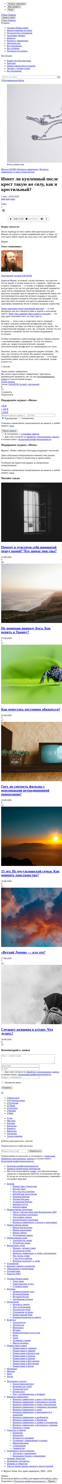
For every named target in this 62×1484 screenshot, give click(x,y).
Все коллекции (14, 71)
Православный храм (17, 1238)
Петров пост (19, 1391)
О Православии (20, 1286)
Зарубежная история (23, 1299)
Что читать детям (21, 1256)
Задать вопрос (8, 382)
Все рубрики (13, 48)
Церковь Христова (16, 1458)
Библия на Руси (20, 1204)
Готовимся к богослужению (20, 1451)
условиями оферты (30, 434)
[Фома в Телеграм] (12, 1103)
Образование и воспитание (20, 1268)
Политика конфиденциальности (22, 1166)
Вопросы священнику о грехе (27, 1409)
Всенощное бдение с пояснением (29, 1456)
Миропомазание (21, 1443)
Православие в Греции (24, 1356)
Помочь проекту (9, 431)
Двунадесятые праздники (25, 1214)
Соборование (19, 1445)
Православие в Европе (24, 1358)
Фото (9, 1374)
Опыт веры (18, 1281)
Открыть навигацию (16, 4)
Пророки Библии (21, 1196)
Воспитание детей (16, 1245)
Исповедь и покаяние (23, 1438)
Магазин (11, 1121)
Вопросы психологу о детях (26, 1261)
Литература (18, 1325)
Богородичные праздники (25, 1220)
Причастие (18, 1435)
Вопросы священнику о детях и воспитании (34, 1253)
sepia (12, 199)
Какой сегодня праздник (19, 60)
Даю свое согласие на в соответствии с (30, 438)
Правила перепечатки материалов (23, 1168)
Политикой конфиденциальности (34, 439)
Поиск (10, 10)
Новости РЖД (14, 1274)
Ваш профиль (14, 7)
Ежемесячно (28, 418)
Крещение (18, 1433)
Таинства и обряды (16, 1430)
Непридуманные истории (19, 30)
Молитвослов (13, 43)
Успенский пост (20, 1389)
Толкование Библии (22, 1202)
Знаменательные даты (23, 1291)
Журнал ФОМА (9, 169)
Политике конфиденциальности (30, 1481)
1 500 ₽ (4, 409)
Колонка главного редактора (21, 1266)
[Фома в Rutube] (11, 1110)
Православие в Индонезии (26, 1363)
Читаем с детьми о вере (18, 68)
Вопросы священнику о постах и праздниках (35, 1222)
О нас (10, 1118)
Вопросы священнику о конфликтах (30, 1417)
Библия (10, 1184)
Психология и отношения (19, 33)
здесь (11, 426)
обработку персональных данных (42, 437)
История (11, 1289)
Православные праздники (19, 1209)
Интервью (12, 1369)
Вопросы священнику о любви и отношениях (35, 1422)
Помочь (12, 15)
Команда (11, 1128)
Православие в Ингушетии (26, 1361)
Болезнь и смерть (21, 1304)
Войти (21, 80)
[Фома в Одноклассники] (16, 1100)
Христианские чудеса (23, 1284)
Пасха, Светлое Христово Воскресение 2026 (35, 1212)
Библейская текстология (25, 1194)
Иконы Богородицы (22, 1227)
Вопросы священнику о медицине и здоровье (35, 1425)
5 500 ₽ (4, 412)
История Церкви (21, 1294)
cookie (33, 1171)
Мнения (11, 1371)
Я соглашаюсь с (22, 434)
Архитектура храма (22, 1240)
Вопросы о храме (21, 1427)
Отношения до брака (23, 1312)
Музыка (16, 1330)
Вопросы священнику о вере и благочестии (24, 170)
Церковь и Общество (17, 1463)
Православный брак (22, 1314)
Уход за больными (21, 1307)
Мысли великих (21, 1343)
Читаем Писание (21, 1199)
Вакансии (12, 1131)
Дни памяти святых (22, 1217)
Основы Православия (17, 28)
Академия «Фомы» (16, 35)
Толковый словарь (22, 1340)
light (3, 199)
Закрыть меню (8, 18)
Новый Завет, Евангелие (25, 1186)
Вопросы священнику (18, 40)
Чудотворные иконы (23, 1235)
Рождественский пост (23, 1384)
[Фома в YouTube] (12, 1108)
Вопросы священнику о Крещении (30, 1420)
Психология (13, 1302)
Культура (11, 1320)
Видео (10, 1376)
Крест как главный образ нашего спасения (29, 313)
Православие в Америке (25, 1348)
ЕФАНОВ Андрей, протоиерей (24, 384)
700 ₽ (3, 406)
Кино (15, 1335)
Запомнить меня (13, 1082)
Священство (19, 1448)
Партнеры (12, 1133)
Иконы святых (20, 1232)
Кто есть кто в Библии (24, 1191)
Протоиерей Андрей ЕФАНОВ (16, 275)
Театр (15, 1338)
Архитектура (19, 1322)
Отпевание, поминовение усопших (30, 1440)
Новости (11, 38)
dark (8, 199)
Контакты (12, 1126)
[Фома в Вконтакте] (13, 1098)
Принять (51, 1481)
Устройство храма (21, 1243)
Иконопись (18, 1327)
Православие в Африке (24, 1350)
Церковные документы (18, 1461)
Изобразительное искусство (26, 1332)
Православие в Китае (23, 1366)
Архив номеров (14, 1136)
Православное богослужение (21, 66)
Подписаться (35, 1151)
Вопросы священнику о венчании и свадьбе (34, 1402)
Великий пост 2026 (22, 1386)
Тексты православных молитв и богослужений (30, 1466)
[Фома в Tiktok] (11, 1105)
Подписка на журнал (17, 51)
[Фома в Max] (10, 1113)
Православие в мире (17, 1345)
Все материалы (14, 46)
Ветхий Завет (19, 1189)
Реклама (11, 1123)
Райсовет (11, 63)
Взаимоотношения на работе (27, 1317)
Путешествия (13, 1271)
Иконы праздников (22, 1230)
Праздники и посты (16, 1381)
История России (21, 1296)
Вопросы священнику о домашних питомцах (35, 1407)
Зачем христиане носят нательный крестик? (22, 308)
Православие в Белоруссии (26, 1353)
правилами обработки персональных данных (28, 1157)
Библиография (20, 1207)
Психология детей (22, 1250)
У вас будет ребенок (22, 1258)
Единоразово (11, 418)
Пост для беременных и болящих (29, 1394)
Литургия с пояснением (24, 1453)
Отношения (12, 1263)
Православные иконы (17, 1225)
